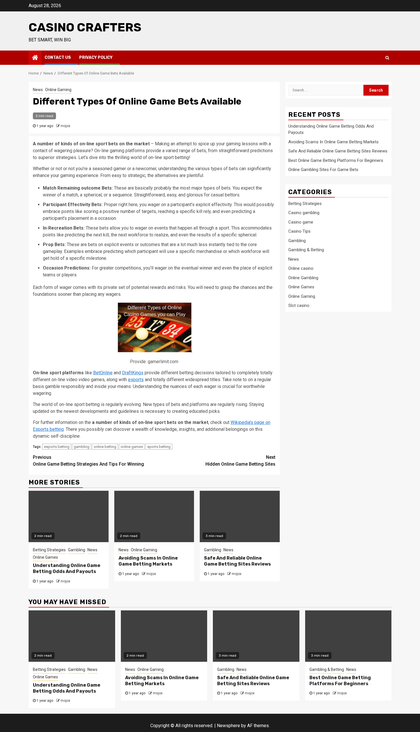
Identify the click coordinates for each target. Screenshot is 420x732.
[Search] (387, 57)
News (38, 89)
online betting (105, 447)
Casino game (300, 222)
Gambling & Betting (306, 249)
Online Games (45, 557)
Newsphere (228, 725)
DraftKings (132, 372)
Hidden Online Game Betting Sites (240, 461)
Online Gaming (58, 89)
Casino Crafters (85, 27)
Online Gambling (303, 277)
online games (132, 447)
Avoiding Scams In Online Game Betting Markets (148, 561)
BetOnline (103, 372)
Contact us (58, 57)
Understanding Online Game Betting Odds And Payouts (66, 568)
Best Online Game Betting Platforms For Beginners (335, 160)
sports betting (159, 447)
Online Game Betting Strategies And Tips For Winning (88, 461)
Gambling (76, 550)
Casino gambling (303, 212)
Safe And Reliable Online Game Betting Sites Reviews (237, 561)
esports (136, 379)
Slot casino (298, 305)
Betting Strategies (49, 550)
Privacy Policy (96, 57)
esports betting (56, 447)
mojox (65, 126)
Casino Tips (299, 231)
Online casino (300, 268)
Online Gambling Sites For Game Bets (323, 169)
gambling (81, 447)
